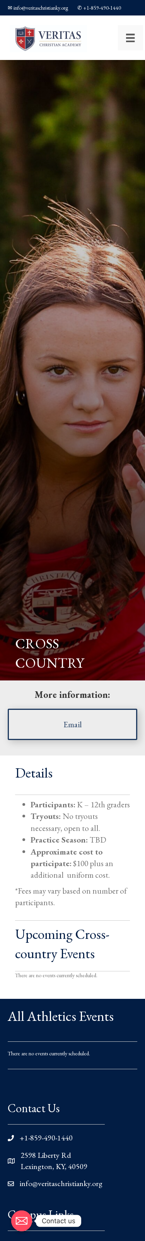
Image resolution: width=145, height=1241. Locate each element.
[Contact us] (21, 1220)
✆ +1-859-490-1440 (99, 7)
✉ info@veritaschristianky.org (38, 7)
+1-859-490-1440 (46, 1138)
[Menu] (130, 37)
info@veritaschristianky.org (61, 1183)
